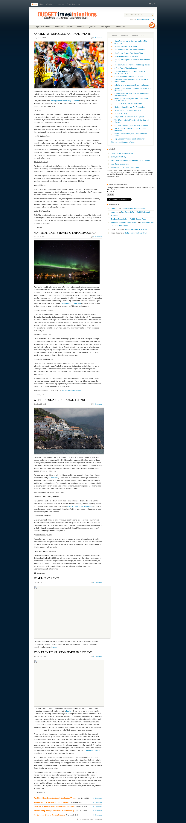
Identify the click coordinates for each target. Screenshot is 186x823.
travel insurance (124, 142)
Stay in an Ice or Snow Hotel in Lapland (63, 652)
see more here (53, 478)
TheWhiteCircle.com (92, 750)
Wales (132, 142)
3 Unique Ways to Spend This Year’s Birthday (51, 802)
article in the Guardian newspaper (79, 506)
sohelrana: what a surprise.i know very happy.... (132, 85)
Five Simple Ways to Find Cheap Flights (129, 53)
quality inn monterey (118, 157)
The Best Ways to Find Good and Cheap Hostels (132, 65)
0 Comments (97, 38)
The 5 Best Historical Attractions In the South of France (55, 798)
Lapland (69, 711)
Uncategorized (106, 27)
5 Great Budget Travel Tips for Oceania (129, 77)
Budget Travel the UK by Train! (126, 46)
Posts (139, 19)
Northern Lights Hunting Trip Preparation (65, 232)
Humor (69, 27)
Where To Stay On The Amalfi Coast (59, 400)
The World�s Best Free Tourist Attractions (130, 50)
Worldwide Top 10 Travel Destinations (125, 167)
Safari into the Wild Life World (122, 153)
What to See (120, 27)
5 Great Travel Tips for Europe (126, 68)
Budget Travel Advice (42, 27)
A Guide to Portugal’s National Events (62, 34)
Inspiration (80, 27)
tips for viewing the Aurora (71, 390)
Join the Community (118, 184)
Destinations (58, 27)
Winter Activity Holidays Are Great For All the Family (54, 811)
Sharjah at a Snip (46, 578)
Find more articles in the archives (91, 819)
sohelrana (114, 209)
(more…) (54, 647)
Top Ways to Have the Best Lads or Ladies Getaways (54, 806)
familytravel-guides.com (120, 164)
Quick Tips (92, 27)
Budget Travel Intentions (63, 17)
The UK (114, 142)
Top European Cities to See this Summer (49, 815)
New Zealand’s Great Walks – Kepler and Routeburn (130, 160)
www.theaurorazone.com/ (71, 303)
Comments (146, 19)
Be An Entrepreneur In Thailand (126, 56)
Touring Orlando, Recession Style (133, 209)
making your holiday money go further (64, 101)
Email (152, 19)
